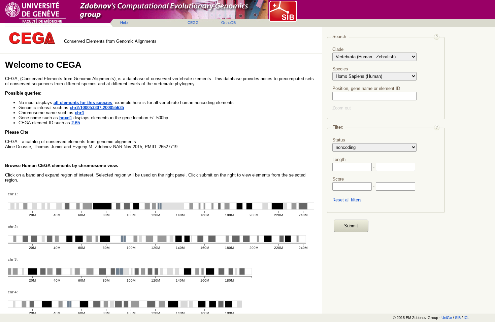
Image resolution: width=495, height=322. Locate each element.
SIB (458, 318)
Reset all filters (347, 199)
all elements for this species (83, 102)
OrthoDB (228, 23)
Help (124, 23)
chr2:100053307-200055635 (97, 107)
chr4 (79, 112)
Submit (351, 225)
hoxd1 (65, 117)
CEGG (193, 23)
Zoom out (341, 107)
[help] (436, 37)
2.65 (75, 122)
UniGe (446, 318)
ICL (466, 318)
